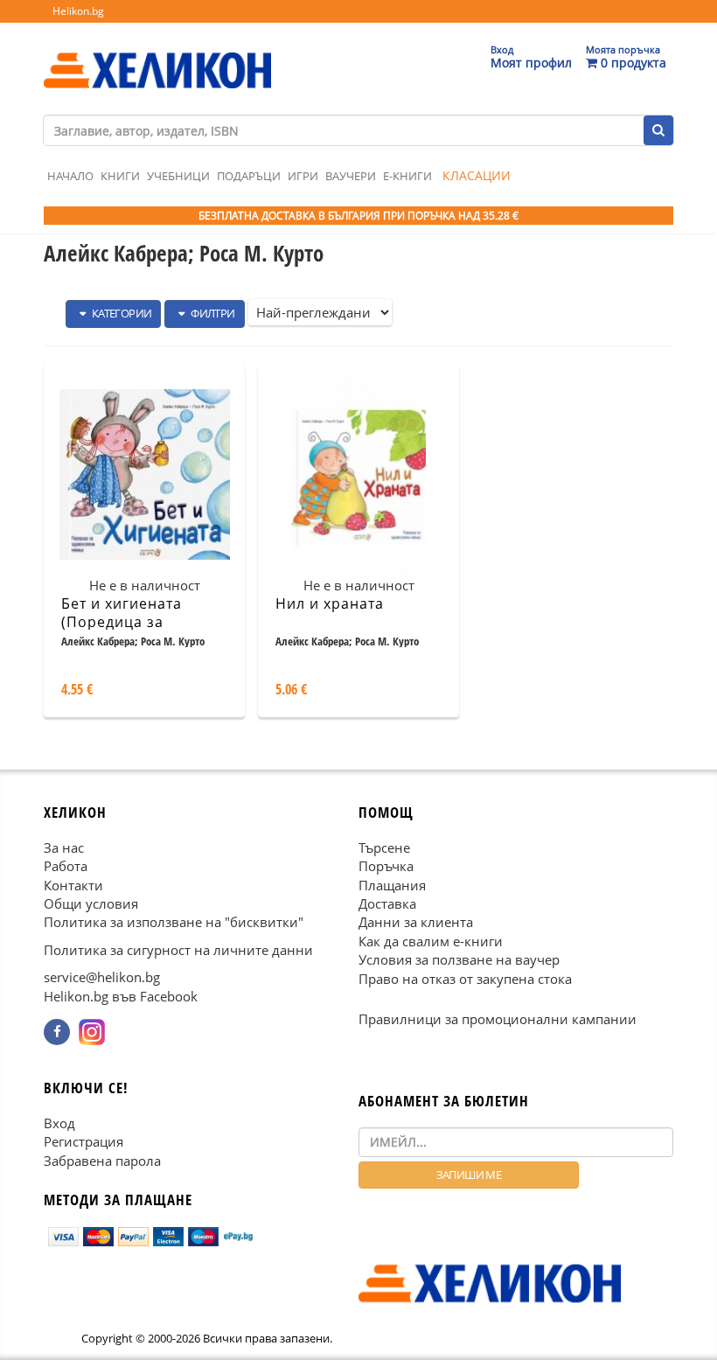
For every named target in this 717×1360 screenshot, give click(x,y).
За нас (64, 847)
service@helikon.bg (102, 977)
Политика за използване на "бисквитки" (173, 922)
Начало (70, 176)
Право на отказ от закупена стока (465, 978)
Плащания (392, 884)
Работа (65, 866)
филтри (212, 313)
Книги (120, 176)
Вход (59, 1123)
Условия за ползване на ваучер (459, 959)
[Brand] (157, 53)
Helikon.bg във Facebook (121, 996)
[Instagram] (92, 1032)
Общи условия (91, 903)
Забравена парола (102, 1159)
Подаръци (249, 176)
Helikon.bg (78, 10)
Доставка (387, 903)
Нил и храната (329, 603)
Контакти (73, 884)
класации (476, 175)
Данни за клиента (415, 922)
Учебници (178, 176)
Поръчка (386, 866)
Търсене (384, 847)
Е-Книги (407, 176)
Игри (303, 176)
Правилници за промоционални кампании (497, 1019)
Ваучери (350, 176)
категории (120, 313)
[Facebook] (57, 1032)
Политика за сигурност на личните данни (178, 950)
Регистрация (83, 1141)
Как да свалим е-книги (430, 941)
